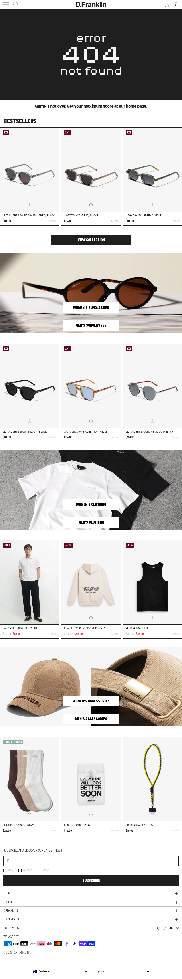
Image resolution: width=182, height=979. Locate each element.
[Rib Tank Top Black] (152, 582)
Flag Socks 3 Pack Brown (18, 825)
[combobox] (60, 971)
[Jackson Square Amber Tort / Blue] (91, 386)
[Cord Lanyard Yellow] (152, 779)
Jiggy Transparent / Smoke (81, 215)
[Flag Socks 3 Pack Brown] (29, 779)
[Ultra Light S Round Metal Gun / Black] (152, 386)
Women (27, 870)
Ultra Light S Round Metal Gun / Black (149, 431)
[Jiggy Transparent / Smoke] (91, 170)
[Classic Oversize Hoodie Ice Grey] (91, 582)
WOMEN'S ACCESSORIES (91, 701)
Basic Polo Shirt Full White (20, 628)
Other (45, 870)
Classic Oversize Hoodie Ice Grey (85, 628)
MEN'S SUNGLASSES (91, 325)
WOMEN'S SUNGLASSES (91, 308)
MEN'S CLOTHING (91, 522)
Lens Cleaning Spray (77, 825)
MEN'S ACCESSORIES (91, 719)
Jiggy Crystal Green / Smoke (144, 215)
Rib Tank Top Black (137, 628)
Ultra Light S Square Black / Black (25, 431)
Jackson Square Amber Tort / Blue (86, 431)
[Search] (14, 4)
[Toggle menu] (6, 4)
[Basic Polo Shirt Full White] (29, 582)
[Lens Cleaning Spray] (91, 779)
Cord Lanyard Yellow (139, 825)
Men (10, 870)
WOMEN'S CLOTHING (91, 504)
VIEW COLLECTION (91, 240)
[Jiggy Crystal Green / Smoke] (152, 170)
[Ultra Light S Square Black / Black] (29, 386)
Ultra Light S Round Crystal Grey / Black (29, 215)
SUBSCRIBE (91, 880)
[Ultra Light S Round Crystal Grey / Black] (29, 170)
